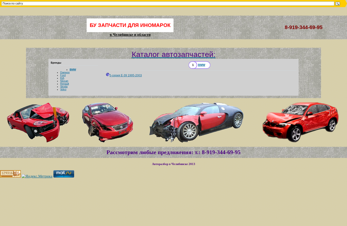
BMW (73, 69)
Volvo (63, 89)
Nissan (64, 80)
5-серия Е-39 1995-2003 (126, 75)
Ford (63, 75)
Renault (64, 83)
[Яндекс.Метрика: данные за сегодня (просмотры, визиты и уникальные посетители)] (37, 176)
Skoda (64, 86)
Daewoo (65, 72)
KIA (62, 78)
